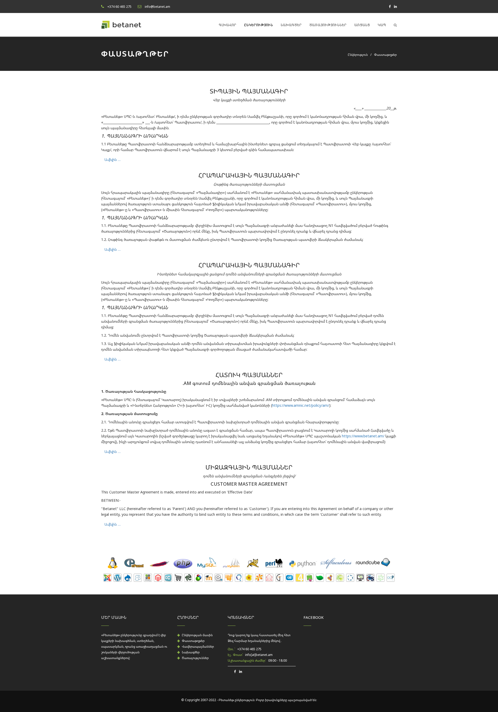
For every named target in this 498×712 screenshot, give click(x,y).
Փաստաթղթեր (193, 641)
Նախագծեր (291, 25)
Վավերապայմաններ (198, 646)
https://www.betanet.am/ (363, 435)
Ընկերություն (258, 25)
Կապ (382, 25)
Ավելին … (113, 159)
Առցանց (362, 25)
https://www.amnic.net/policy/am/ (300, 405)
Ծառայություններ (328, 25)
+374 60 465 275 (119, 6)
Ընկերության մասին (197, 635)
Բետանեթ (226, 700)
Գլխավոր (227, 25)
